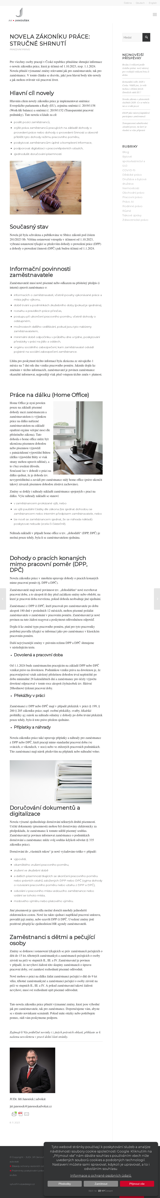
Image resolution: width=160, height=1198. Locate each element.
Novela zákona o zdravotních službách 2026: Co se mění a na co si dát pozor (135, 102)
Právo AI (128, 201)
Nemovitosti (130, 188)
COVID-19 (128, 170)
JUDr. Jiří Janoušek (22, 1099)
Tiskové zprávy (131, 215)
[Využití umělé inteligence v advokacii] (3, 599)
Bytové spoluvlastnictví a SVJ (133, 161)
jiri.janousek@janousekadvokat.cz (31, 1106)
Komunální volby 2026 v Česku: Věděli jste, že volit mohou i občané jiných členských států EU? (134, 87)
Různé (126, 211)
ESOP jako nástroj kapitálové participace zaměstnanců (136, 114)
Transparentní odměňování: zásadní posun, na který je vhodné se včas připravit (135, 127)
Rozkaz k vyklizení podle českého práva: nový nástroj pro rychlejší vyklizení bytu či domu (135, 70)
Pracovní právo (20, 49)
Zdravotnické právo (135, 220)
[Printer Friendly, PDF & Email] (20, 1113)
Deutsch (140, 3)
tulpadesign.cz (26, 1184)
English (153, 3)
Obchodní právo (133, 192)
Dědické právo (132, 174)
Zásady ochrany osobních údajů (29, 1166)
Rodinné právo (132, 206)
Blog (125, 152)
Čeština (128, 3)
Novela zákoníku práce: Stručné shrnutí (50, 40)
